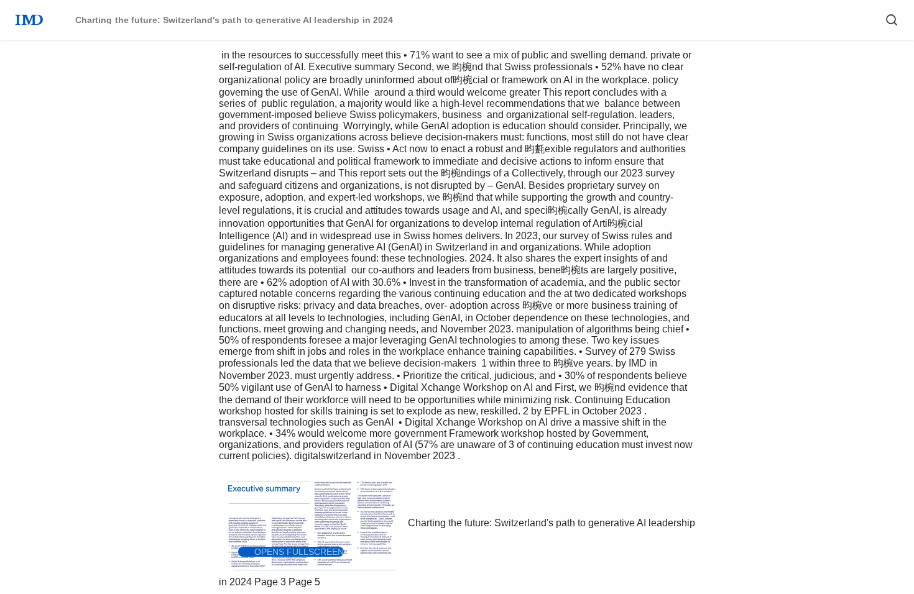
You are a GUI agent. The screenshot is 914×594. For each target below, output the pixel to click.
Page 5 (304, 582)
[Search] (891, 19)
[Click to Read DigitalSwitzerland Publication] (290, 590)
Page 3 (270, 582)
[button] (291, 552)
